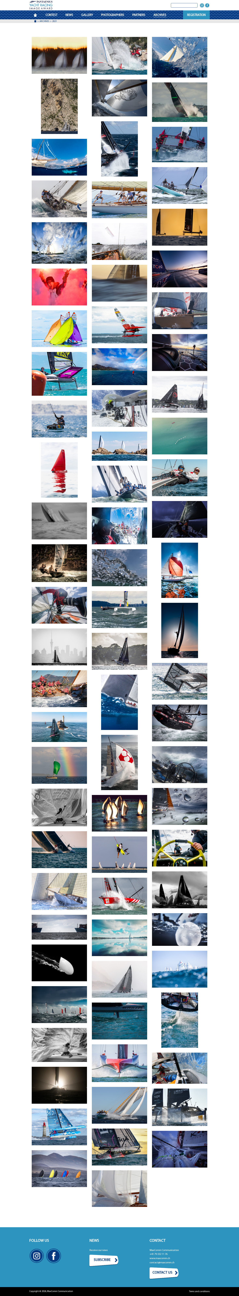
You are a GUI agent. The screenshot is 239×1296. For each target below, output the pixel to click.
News (69, 15)
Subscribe (102, 1260)
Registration (196, 15)
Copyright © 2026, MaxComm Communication (51, 1291)
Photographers (112, 15)
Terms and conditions (199, 1291)
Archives (159, 15)
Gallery (87, 15)
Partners (138, 15)
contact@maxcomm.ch (162, 1262)
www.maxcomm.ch (160, 1258)
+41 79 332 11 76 (158, 1254)
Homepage (37, 15)
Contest (51, 15)
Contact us (162, 1273)
